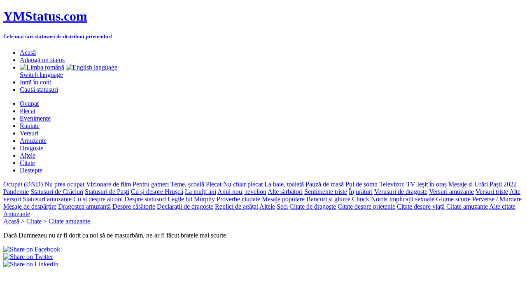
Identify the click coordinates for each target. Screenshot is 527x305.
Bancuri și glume (328, 199)
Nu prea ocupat (64, 184)
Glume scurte (453, 199)
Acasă (28, 52)
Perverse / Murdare (497, 199)
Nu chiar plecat (243, 184)
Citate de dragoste (312, 206)
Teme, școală (187, 184)
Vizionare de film (108, 184)
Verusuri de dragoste (400, 191)
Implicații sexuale (411, 199)
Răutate (30, 125)
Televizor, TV (397, 184)
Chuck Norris (369, 199)
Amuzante (33, 140)
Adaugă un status (42, 59)
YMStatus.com (45, 16)
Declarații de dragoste (185, 206)
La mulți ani (200, 191)
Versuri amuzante (451, 191)
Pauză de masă (324, 184)
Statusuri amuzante (47, 199)
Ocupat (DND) (23, 184)
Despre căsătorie (133, 206)
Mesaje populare (283, 199)
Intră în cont (35, 82)
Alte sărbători (285, 191)
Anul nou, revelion (241, 191)
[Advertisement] (99, 280)
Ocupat (29, 103)
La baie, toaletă (284, 184)
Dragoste (31, 147)
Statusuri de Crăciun (56, 191)
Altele (27, 155)
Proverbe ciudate (238, 199)
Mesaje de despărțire (29, 206)
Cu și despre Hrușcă (157, 191)
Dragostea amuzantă (84, 206)
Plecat (27, 110)
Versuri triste (492, 191)
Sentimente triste (325, 191)
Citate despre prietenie (366, 206)
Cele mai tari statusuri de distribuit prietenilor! (57, 36)
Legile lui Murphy (191, 199)
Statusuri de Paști (107, 191)
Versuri (29, 133)
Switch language (41, 74)
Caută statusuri (39, 89)
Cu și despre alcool (98, 199)
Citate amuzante (467, 206)
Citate (27, 162)
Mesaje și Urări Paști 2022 (482, 184)
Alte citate (502, 206)
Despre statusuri (145, 199)
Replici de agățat (236, 206)
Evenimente (35, 118)
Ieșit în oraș (432, 184)
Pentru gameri (151, 184)
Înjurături (361, 191)
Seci (282, 206)
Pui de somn (361, 184)
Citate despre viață (421, 206)
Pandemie (16, 191)
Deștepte (31, 170)
